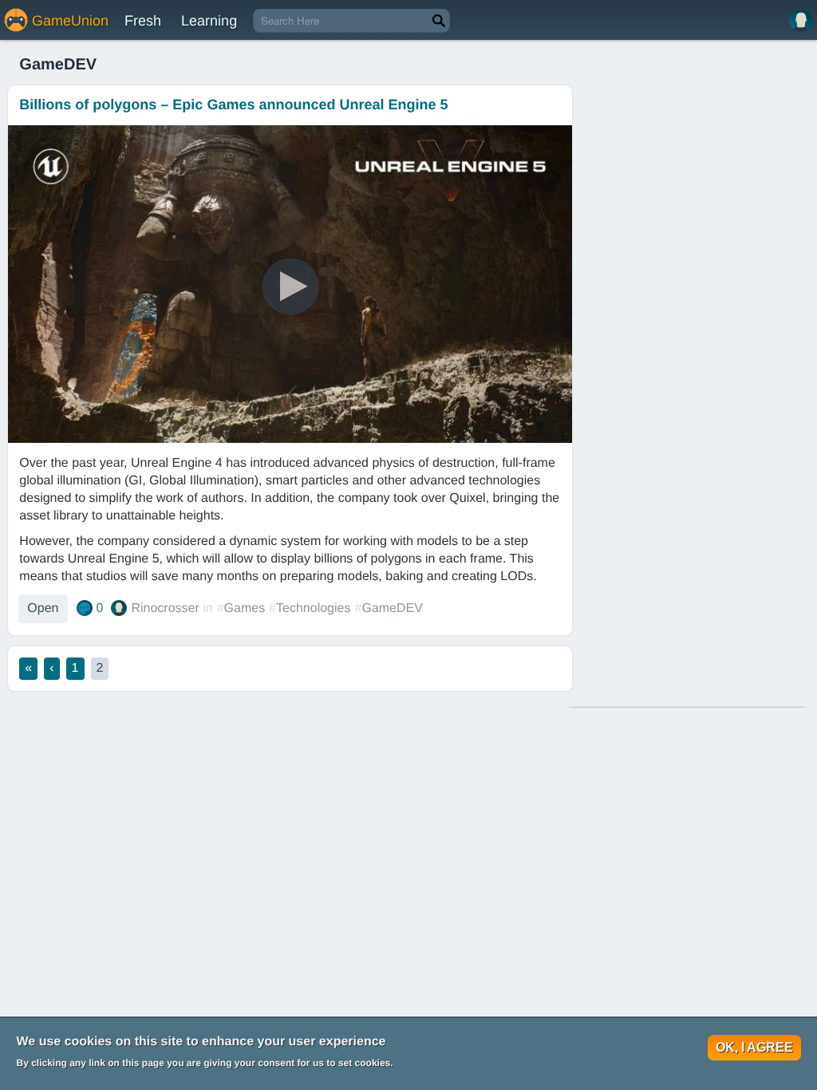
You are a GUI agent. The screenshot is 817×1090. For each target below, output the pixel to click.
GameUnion (70, 21)
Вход (801, 21)
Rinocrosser (165, 608)
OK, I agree (754, 1047)
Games (245, 608)
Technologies (313, 608)
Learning (209, 21)
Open (42, 608)
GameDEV (391, 608)
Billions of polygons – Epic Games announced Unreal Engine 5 (233, 105)
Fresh (142, 21)
